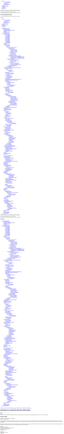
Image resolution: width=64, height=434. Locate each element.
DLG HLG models (8, 127)
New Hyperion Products (7, 1)
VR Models (10, 329)
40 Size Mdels (7, 38)
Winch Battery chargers (7, 223)
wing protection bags (7, 404)
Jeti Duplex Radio (11, 175)
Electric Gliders (8, 134)
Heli (4, 154)
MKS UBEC (9, 83)
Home (3, 19)
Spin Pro (10, 70)
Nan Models (9, 207)
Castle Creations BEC (10, 86)
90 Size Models (8, 233)
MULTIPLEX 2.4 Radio (9, 181)
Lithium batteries (8, 45)
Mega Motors (7, 106)
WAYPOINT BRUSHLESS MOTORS (11, 107)
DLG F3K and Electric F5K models (9, 322)
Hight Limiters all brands (7, 157)
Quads (6, 131)
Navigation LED (6, 163)
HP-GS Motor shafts (13, 104)
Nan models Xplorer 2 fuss (12, 400)
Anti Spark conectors (8, 125)
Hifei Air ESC (7, 74)
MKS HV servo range (12, 194)
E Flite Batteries (9, 66)
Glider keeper (7, 158)
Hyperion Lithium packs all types (11, 47)
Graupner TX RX (8, 180)
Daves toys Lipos (11, 254)
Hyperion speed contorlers (9, 76)
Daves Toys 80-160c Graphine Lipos (16, 64)
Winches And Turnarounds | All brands (9, 30)
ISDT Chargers (8, 114)
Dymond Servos (8, 190)
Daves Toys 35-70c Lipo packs (15, 255)
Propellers (5, 172)
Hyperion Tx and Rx (8, 182)
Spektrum (7, 307)
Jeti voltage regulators (10, 84)
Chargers (5, 110)
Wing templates (9, 204)
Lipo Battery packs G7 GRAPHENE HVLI (15, 248)
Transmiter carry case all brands (10, 187)
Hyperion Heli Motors (12, 101)
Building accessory (6, 300)
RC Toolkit (7, 111)
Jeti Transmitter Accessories (13, 177)
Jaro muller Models (10, 206)
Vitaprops (7, 151)
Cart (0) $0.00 (2, 218)
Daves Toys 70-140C (14, 60)
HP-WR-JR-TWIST (13, 123)
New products (7, 2)
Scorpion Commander (9, 77)
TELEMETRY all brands (9, 185)
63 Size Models (8, 39)
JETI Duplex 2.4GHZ (9, 173)
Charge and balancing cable (7, 109)
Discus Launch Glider (7, 126)
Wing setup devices (6, 212)
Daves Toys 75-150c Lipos (14, 63)
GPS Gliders (5, 346)
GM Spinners (7, 150)
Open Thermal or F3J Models (10, 203)
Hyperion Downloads (5, 6)
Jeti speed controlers (10, 262)
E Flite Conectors (8, 119)
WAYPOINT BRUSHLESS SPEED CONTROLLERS (13, 79)
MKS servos (9, 193)
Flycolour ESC (8, 72)
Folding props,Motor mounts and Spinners (9, 146)
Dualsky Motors (8, 87)
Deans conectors (8, 311)
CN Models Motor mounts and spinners (11, 148)
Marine (7, 184)
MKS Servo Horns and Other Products (12, 192)
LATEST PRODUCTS (5, 213)
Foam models (9, 143)
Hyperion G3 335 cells (14, 50)
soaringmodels (8, 321)
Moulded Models (9, 135)
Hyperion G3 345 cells (14, 51)
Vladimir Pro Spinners (9, 339)
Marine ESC (7, 80)
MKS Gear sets (9, 195)
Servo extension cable (12, 315)
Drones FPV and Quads (7, 130)
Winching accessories (7, 29)
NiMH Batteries (8, 237)
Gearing (5, 152)
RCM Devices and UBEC (11, 82)
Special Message (6, 23)
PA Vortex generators (8, 169)
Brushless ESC (9, 269)
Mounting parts (11, 92)
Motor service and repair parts (13, 297)
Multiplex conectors (8, 124)
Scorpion (7, 286)
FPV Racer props (8, 325)
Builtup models (9, 336)
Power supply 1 (6, 164)
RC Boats (5, 188)
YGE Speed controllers (9, 68)
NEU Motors (7, 93)
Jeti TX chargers (11, 176)
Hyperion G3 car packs (14, 244)
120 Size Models (8, 234)
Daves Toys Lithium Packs (11, 251)
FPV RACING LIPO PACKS (13, 65)
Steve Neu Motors (6, 200)
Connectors (5, 117)
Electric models (6, 133)
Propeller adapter (6, 171)
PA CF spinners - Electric (9, 361)
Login (3, 8)
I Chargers (7, 304)
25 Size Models (8, 37)
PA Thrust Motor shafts (10, 167)
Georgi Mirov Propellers (9, 343)
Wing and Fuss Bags (8, 128)
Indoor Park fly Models (7, 354)
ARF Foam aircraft (6, 43)
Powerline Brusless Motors (9, 90)
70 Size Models (8, 40)
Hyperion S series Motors (14, 290)
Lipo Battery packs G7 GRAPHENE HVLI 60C (17, 56)
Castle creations (8, 78)
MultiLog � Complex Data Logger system (11, 161)
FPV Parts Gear (8, 132)
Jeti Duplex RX (11, 368)
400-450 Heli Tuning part (9, 155)
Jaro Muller (10, 332)
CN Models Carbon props (9, 149)
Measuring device (8, 201)
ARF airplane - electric (7, 226)
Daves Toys (7, 88)
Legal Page (3, 7)
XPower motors (8, 89)
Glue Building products (7, 153)
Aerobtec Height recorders (9, 159)
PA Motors (7, 166)
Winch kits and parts (6, 32)
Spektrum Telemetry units (10, 379)
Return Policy (6, 3)
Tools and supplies (6, 210)
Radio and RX (6, 365)
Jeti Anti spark (9, 318)
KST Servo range (8, 196)
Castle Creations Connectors (9, 118)
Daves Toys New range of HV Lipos (14, 59)
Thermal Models (6, 202)
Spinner (5, 198)
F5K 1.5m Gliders (11, 136)
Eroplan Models (11, 142)
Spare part (8, 105)
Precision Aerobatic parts (7, 357)
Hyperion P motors (13, 97)
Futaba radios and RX (9, 178)
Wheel (5, 403)
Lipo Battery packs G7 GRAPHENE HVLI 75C (17, 57)
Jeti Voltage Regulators (12, 85)
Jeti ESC (7, 69)
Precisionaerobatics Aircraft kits (10, 145)
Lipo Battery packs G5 (12, 52)
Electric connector (9, 121)
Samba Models (11, 140)
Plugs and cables (9, 314)
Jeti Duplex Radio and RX (11, 174)
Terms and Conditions (7, 4)
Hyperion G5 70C (13, 54)
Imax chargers (7, 116)
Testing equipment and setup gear (8, 393)
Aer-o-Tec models (11, 141)
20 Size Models (8, 36)
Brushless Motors (6, 279)
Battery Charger (9, 113)
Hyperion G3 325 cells (14, 49)
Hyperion (7, 199)
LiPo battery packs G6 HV (12, 247)
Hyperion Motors (8, 94)
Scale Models (6, 189)
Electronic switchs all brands (9, 265)
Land (6, 183)
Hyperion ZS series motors (14, 99)
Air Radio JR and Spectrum (9, 179)
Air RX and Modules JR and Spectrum (11, 372)
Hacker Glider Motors (10, 91)
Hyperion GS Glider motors (13, 102)
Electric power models (9, 144)
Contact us (3, 5)
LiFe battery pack (11, 240)
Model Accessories (9, 205)
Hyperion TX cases (10, 375)
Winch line (5, 31)
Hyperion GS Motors (14, 103)
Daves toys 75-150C (13, 61)
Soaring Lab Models (12, 138)
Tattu (8, 46)
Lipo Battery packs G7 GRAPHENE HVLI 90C (17, 58)
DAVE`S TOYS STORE (5, 33)
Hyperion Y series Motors (14, 100)
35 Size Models (8, 230)
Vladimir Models (9, 208)
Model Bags (9, 396)
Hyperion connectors (8, 120)
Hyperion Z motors (13, 98)
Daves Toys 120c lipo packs (11, 258)
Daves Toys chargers (8, 308)
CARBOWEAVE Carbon (7, 108)
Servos (5, 382)
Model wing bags (8, 170)
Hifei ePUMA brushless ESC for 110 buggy (12, 272)
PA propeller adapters (8, 358)
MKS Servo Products (8, 191)
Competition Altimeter (9, 160)
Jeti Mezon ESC (11, 71)
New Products (4, 26)
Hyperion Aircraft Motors (12, 96)
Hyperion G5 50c (13, 53)
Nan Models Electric (12, 139)
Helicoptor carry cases (7, 156)
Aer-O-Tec (8, 209)
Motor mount (5, 162)
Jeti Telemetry (9, 186)
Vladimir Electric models (12, 137)
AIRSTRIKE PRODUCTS (6, 28)
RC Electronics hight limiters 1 (10, 350)
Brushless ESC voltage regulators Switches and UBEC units (12, 67)
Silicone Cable (6, 197)
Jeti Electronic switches (10, 73)
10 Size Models (8, 34)
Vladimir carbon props (9, 147)
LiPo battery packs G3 (12, 241)
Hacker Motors (8, 283)
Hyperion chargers (8, 112)
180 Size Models (8, 42)
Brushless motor (9, 95)
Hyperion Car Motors (12, 293)
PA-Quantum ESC (8, 168)
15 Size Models (8, 35)
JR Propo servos (8, 389)
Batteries (5, 44)
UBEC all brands (8, 81)
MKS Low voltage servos (12, 386)
